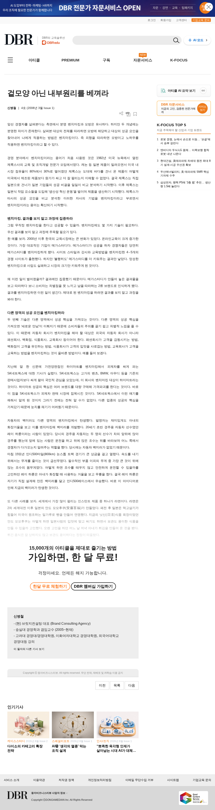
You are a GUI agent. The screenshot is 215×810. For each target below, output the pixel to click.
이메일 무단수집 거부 (139, 780)
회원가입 (165, 20)
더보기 (121, 113)
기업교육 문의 (201, 20)
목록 (117, 685)
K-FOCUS (178, 60)
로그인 (152, 20)
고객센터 (181, 20)
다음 (131, 685)
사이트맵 (173, 780)
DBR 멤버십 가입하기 (93, 586)
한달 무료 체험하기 (50, 586)
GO (203, 90)
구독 (106, 60)
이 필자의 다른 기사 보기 (29, 649)
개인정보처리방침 (99, 780)
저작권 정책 (66, 780)
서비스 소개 (11, 780)
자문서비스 (142, 60)
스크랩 (135, 114)
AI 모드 (198, 40)
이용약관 (39, 780)
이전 (102, 685)
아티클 (34, 60)
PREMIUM (70, 60)
